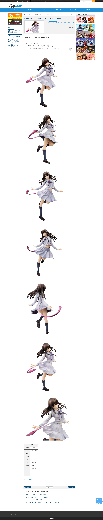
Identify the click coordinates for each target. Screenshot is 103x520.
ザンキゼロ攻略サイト (12, 35)
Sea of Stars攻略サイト (13, 45)
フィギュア (34, 14)
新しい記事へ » (71, 487)
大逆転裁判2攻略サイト (13, 32)
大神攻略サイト (11, 31)
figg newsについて (25, 1)
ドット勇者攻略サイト (12, 46)
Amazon (26, 39)
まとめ (30, 9)
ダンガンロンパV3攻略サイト (14, 30)
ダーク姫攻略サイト (12, 44)
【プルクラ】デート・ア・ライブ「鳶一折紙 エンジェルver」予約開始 (39, 501)
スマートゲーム (11, 29)
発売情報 (58, 9)
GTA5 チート (10, 27)
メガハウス (70, 22)
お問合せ (46, 1)
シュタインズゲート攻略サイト (14, 36)
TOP (10, 1)
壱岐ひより (52, 23)
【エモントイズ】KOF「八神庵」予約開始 (33, 499)
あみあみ (30, 39)
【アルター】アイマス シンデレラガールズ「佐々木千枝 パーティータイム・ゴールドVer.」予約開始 (45, 496)
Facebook (40, 1)
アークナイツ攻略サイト (13, 40)
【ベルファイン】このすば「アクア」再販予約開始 (35, 494)
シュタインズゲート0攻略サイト (14, 37)
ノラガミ (61, 22)
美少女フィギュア (58, 23)
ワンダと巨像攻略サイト (13, 39)
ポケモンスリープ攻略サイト (14, 41)
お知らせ (87, 9)
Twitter (33, 1)
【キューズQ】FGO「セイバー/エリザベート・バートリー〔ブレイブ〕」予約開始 (42, 502)
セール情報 (73, 9)
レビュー (15, 9)
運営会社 (10, 514)
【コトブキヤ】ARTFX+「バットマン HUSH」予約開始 (36, 497)
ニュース (44, 9)
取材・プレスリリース (22, 514)
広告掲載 (15, 514)
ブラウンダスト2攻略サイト (13, 42)
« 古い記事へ (27, 487)
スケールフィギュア (41, 14)
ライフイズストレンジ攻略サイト (15, 34)
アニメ (48, 22)
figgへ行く (16, 1)
